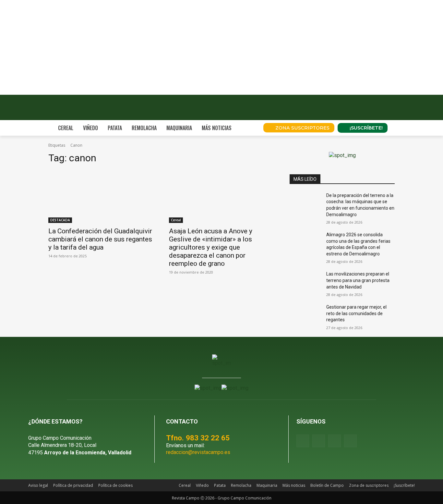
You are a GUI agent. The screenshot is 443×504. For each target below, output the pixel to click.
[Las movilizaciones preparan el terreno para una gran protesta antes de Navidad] (305, 282)
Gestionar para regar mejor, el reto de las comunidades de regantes (356, 313)
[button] (249, 128)
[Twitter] (350, 441)
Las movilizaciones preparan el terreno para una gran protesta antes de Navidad (357, 280)
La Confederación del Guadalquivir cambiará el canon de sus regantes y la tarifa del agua (100, 239)
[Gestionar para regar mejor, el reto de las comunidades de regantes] (305, 315)
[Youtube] (334, 441)
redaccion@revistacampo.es (198, 452)
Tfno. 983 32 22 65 (198, 438)
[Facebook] (302, 441)
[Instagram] (318, 441)
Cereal (176, 220)
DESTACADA (60, 220)
